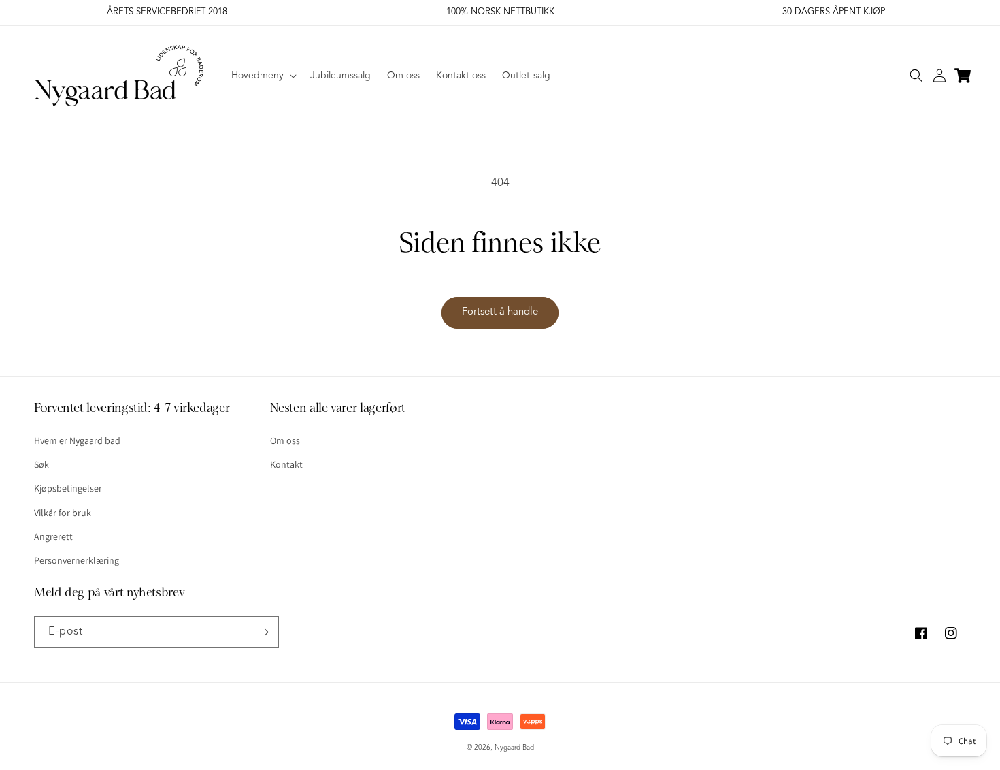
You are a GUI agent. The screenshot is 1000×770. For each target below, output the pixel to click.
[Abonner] (263, 632)
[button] (262, 75)
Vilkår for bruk (62, 513)
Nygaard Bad (514, 747)
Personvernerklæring (76, 560)
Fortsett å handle (500, 312)
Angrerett (53, 536)
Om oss (285, 440)
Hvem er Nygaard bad (77, 440)
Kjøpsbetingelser (68, 488)
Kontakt (286, 464)
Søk (41, 464)
